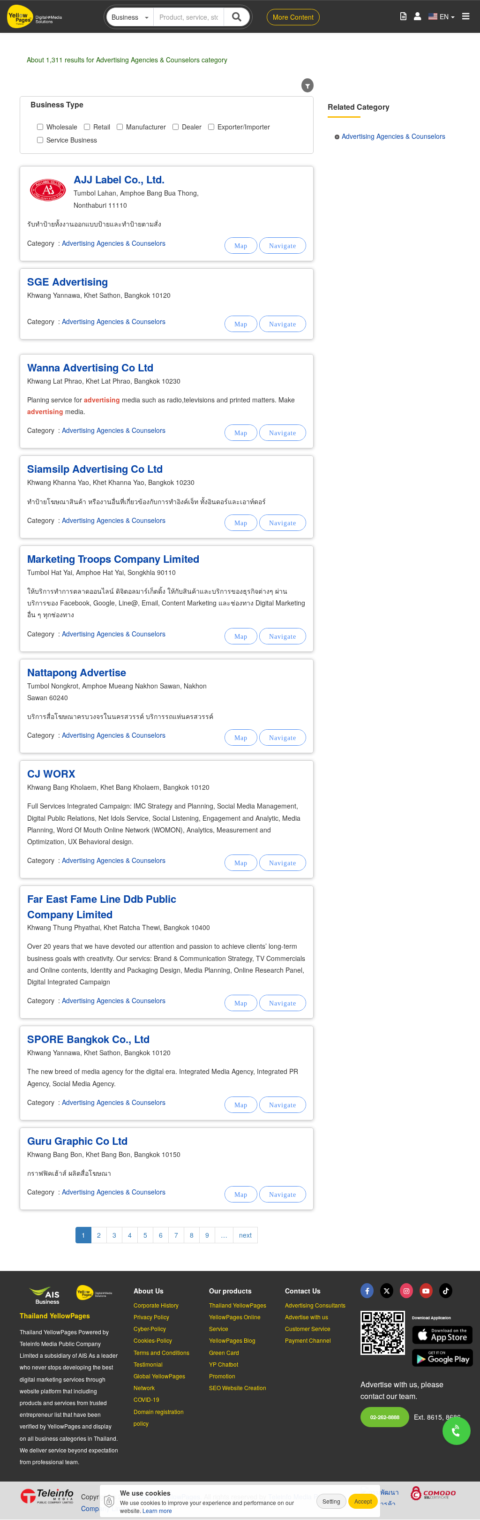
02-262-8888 (384, 1417)
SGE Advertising (67, 281)
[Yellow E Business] (367, 1290)
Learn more (157, 1510)
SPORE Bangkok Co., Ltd (88, 1038)
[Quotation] (403, 17)
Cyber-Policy (150, 1328)
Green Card (224, 1352)
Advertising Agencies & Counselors (113, 243)
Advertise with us (306, 1317)
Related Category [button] (359, 106)
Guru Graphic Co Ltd (77, 1140)
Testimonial (148, 1364)
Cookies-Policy (153, 1340)
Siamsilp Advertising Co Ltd (95, 468)
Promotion (222, 1376)
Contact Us (303, 1290)
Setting (331, 1501)
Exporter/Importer (244, 126)
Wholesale (61, 126)
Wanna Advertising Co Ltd (90, 367)
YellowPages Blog (232, 1340)
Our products (230, 1290)
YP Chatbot (223, 1364)
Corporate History (156, 1305)
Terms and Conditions (161, 1352)
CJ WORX (51, 773)
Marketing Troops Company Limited (113, 558)
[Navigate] (282, 245)
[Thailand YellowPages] (386, 1290)
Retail (101, 126)
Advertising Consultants (315, 1305)
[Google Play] (436, 1358)
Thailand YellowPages (55, 1315)
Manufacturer (146, 126)
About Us (149, 1290)
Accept (363, 1501)
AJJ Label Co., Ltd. (119, 179)
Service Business (71, 139)
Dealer (192, 126)
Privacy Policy (151, 1317)
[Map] (241, 245)
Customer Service (307, 1328)
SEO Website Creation (237, 1387)
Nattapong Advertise (76, 672)
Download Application (431, 1317)
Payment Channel (308, 1340)
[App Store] (436, 1335)
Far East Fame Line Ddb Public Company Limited (101, 906)
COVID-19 (146, 1399)
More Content (293, 17)
